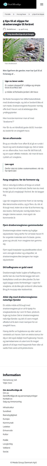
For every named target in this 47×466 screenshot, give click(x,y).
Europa (6, 419)
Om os (6, 393)
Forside (7, 14)
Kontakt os (7, 399)
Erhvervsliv (8, 430)
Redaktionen (11, 29)
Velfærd (6, 448)
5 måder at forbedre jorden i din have (21, 92)
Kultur (5, 434)
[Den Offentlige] (19, 4)
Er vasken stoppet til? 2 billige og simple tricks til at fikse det (22, 86)
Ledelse (6, 427)
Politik (5, 440)
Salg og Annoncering (12, 402)
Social (5, 451)
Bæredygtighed (10, 415)
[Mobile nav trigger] (41, 4)
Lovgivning (8, 444)
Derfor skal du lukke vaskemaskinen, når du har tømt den (24, 169)
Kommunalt (8, 423)
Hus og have (21, 14)
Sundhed (7, 411)
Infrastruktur (8, 407)
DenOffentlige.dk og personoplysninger (20, 396)
